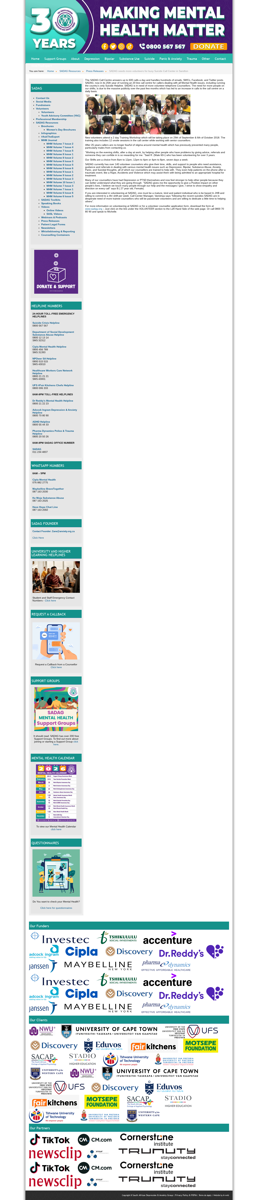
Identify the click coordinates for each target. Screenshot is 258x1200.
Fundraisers (43, 105)
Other (206, 59)
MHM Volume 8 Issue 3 (60, 161)
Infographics (49, 133)
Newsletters (48, 227)
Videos (45, 206)
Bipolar (109, 59)
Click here (50, 600)
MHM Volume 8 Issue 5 (60, 164)
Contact (220, 59)
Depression (92, 59)
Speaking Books (51, 203)
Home (35, 59)
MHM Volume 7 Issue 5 (60, 150)
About (75, 59)
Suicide (149, 59)
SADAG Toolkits (50, 199)
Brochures (47, 126)
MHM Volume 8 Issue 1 (60, 154)
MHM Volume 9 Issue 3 (60, 178)
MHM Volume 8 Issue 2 (60, 157)
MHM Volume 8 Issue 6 (60, 168)
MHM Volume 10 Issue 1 (61, 182)
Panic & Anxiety (171, 59)
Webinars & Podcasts (54, 217)
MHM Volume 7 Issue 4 (60, 147)
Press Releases (50, 220)
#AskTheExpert (41, 66)
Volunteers (42, 108)
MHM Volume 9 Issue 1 (60, 171)
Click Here (38, 537)
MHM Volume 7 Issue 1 (60, 189)
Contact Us (42, 98)
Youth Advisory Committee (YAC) (60, 115)
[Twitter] (114, 46)
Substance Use (129, 59)
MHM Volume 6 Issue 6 (60, 192)
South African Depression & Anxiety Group (153, 1195)
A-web (226, 1195)
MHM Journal (49, 140)
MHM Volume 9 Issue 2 (60, 175)
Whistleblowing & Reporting (58, 231)
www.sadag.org (93, 208)
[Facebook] (105, 46)
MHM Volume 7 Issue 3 (60, 185)
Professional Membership (51, 119)
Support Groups (55, 59)
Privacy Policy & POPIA (186, 1195)
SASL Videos (54, 213)
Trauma (192, 59)
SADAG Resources (47, 122)
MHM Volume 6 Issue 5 (60, 196)
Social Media (43, 101)
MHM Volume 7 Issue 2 (60, 143)
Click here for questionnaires (56, 907)
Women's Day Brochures (61, 129)
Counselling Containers (55, 235)
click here (56, 829)
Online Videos (55, 210)
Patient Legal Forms (53, 224)
